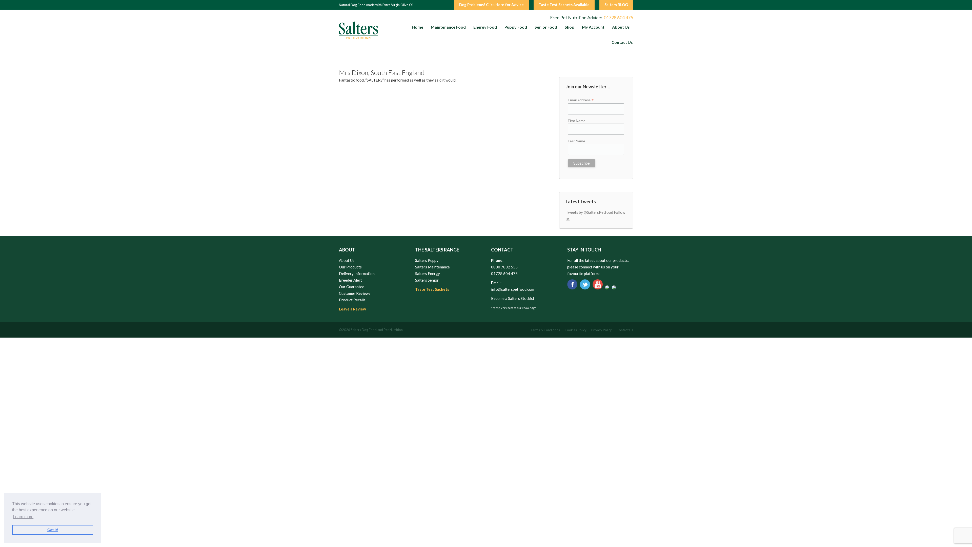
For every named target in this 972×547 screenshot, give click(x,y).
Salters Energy (427, 273)
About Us (346, 260)
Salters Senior (427, 280)
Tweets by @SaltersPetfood (589, 212)
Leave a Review (352, 309)
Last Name (576, 141)
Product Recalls (352, 300)
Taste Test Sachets (432, 289)
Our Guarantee (351, 286)
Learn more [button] (23, 517)
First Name (576, 121)
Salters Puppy (426, 260)
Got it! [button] (52, 530)
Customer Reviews (354, 293)
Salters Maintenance (432, 267)
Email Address (581, 100)
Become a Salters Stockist (512, 298)
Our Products (350, 267)
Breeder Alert (350, 280)
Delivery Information (357, 273)
